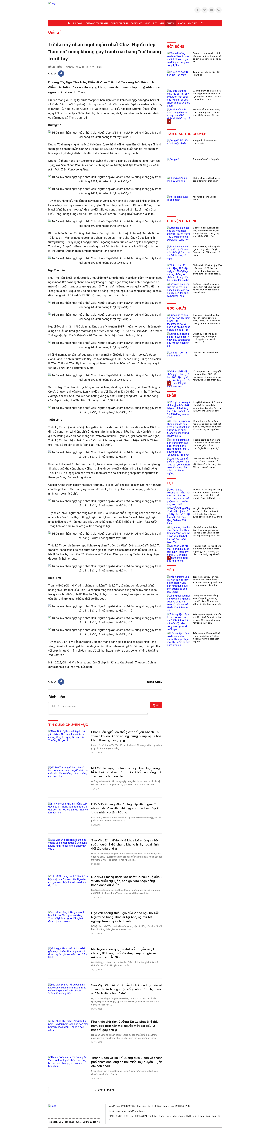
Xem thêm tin (106, 1090)
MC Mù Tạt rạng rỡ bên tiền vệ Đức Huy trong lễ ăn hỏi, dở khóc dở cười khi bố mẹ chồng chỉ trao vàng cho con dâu (126, 772)
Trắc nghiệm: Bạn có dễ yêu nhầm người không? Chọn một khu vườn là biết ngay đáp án (207, 637)
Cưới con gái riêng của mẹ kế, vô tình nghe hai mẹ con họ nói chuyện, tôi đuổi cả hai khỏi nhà (206, 288)
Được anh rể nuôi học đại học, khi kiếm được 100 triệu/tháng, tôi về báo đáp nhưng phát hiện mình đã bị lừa (206, 321)
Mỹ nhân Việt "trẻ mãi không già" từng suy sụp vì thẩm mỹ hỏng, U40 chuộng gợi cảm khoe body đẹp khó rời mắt (207, 551)
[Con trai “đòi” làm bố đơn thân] (178, 353)
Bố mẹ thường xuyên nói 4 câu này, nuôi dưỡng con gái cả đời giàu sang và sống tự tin (207, 57)
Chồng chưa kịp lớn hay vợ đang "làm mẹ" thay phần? (206, 179)
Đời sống (77, 23)
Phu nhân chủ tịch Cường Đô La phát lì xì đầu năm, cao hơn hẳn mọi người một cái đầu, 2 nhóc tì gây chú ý (125, 1026)
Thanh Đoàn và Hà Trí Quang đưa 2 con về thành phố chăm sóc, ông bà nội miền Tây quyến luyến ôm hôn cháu (126, 1062)
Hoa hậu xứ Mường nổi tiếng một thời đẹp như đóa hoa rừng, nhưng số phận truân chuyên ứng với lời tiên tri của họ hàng (207, 495)
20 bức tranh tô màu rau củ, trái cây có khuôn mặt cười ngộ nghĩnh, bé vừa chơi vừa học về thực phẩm (207, 95)
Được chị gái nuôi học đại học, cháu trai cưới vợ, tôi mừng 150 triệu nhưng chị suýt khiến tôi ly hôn (206, 232)
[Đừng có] (173, 159)
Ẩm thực (192, 23)
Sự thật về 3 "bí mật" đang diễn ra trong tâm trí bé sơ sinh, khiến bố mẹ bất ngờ (206, 112)
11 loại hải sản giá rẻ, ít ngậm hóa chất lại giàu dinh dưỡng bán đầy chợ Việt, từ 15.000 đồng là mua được (207, 406)
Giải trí (170, 23)
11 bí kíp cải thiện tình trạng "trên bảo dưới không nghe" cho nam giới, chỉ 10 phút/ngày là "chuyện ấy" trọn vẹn (207, 445)
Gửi (158, 705)
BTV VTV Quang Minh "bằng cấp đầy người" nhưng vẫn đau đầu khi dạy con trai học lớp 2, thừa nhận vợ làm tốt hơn (125, 808)
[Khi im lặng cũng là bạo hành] (178, 198)
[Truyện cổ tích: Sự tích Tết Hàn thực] (178, 73)
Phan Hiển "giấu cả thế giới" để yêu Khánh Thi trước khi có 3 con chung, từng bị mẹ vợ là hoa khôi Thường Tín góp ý (126, 736)
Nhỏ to (181, 23)
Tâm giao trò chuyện (97, 23)
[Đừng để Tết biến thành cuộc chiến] (178, 141)
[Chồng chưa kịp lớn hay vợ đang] (178, 179)
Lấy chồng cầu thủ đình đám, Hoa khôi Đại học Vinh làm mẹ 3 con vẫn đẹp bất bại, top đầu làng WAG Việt (206, 531)
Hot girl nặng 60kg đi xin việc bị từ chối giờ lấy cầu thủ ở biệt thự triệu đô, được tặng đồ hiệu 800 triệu (207, 512)
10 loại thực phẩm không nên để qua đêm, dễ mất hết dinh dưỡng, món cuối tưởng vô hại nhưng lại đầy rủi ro (207, 425)
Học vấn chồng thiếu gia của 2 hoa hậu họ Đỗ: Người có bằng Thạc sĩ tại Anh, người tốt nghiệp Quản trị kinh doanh (125, 917)
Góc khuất (136, 23)
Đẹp (155, 23)
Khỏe (147, 23)
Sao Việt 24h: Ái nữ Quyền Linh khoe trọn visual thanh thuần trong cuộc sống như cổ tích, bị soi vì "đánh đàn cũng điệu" (126, 989)
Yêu (162, 23)
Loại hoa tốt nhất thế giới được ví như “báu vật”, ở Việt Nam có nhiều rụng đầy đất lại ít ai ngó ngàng (207, 462)
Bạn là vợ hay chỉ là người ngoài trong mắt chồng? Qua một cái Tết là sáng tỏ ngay (206, 250)
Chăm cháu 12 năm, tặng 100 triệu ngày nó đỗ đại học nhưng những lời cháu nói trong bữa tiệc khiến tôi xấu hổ (207, 271)
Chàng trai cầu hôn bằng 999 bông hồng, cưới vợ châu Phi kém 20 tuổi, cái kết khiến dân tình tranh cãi (207, 599)
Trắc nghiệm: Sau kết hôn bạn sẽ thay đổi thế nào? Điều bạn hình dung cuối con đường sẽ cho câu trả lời (207, 581)
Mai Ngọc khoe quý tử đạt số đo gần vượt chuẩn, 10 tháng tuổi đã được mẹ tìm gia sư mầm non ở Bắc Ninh (123, 953)
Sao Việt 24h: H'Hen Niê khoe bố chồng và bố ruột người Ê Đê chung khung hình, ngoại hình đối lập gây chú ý (125, 844)
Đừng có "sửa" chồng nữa (206, 159)
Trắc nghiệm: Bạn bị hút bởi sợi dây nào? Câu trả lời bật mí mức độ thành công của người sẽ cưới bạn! (207, 618)
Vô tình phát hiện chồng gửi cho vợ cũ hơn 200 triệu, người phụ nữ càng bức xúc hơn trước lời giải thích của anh (207, 377)
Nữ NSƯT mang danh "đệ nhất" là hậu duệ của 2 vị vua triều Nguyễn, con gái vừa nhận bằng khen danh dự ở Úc (126, 881)
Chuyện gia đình (119, 23)
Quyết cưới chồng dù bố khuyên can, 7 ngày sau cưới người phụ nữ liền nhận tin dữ (205, 338)
